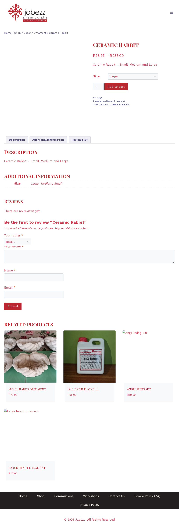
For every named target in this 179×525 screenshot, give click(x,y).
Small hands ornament (27, 389)
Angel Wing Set (139, 389)
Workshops (91, 496)
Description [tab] (17, 139)
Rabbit (125, 104)
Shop (41, 496)
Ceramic (104, 104)
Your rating (13, 235)
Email (9, 287)
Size (96, 76)
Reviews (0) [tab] (79, 139)
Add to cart (116, 86)
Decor (109, 101)
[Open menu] (171, 12)
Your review (13, 247)
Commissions (63, 496)
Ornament (119, 101)
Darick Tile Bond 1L (83, 389)
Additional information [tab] (48, 139)
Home (23, 496)
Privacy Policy (89, 504)
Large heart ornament (27, 468)
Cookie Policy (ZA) (147, 496)
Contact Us (117, 496)
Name (10, 270)
